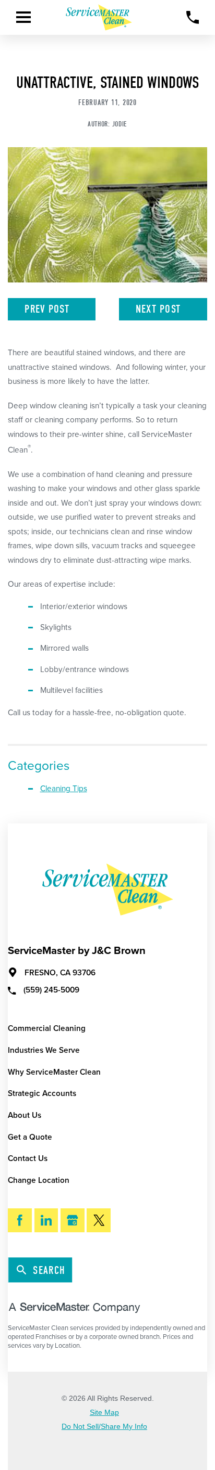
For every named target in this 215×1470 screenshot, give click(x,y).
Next (158, 309)
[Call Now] (192, 17)
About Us (24, 1115)
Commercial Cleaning (47, 1028)
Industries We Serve (44, 1050)
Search (49, 1270)
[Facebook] (20, 1220)
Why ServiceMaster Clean (54, 1072)
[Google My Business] (73, 1220)
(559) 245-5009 (51, 989)
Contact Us (27, 1158)
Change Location (38, 1180)
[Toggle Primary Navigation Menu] (23, 17)
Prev (47, 309)
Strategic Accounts (42, 1093)
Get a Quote (30, 1137)
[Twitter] (99, 1220)
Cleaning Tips (63, 788)
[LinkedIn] (46, 1220)
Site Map (104, 1412)
